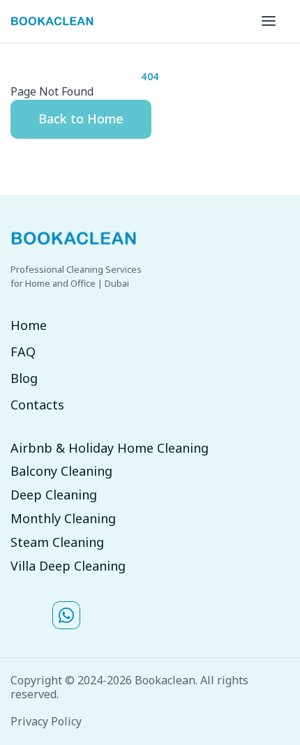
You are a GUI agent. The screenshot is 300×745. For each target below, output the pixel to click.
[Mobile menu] (269, 21)
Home (28, 325)
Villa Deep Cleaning (68, 566)
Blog (24, 378)
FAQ (23, 352)
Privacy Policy (46, 721)
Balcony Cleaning (61, 471)
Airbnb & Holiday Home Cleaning (109, 448)
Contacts (37, 405)
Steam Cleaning (57, 542)
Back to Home (80, 118)
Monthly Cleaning (63, 519)
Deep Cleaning (53, 495)
